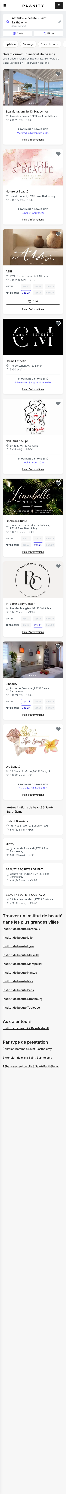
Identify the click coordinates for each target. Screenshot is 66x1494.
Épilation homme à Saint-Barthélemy (27, 1049)
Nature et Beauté (17, 191)
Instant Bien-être (17, 821)
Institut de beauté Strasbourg (22, 999)
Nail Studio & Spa (17, 441)
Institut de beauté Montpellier (22, 964)
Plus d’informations (33, 139)
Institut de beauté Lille (18, 937)
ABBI (9, 271)
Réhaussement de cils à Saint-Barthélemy (31, 1066)
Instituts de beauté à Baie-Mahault (26, 1028)
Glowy (10, 844)
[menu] (5, 5)
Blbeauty (11, 684)
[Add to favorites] (58, 74)
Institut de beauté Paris (18, 990)
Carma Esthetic (16, 361)
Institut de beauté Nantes (20, 972)
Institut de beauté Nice (18, 981)
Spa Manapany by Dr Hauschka (27, 111)
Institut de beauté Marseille (21, 955)
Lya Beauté (13, 766)
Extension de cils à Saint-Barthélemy (27, 1057)
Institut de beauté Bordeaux (21, 929)
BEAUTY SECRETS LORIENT (24, 869)
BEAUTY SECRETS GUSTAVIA (25, 894)
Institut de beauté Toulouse (21, 1007)
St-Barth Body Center (20, 603)
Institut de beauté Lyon (18, 946)
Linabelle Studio (16, 521)
